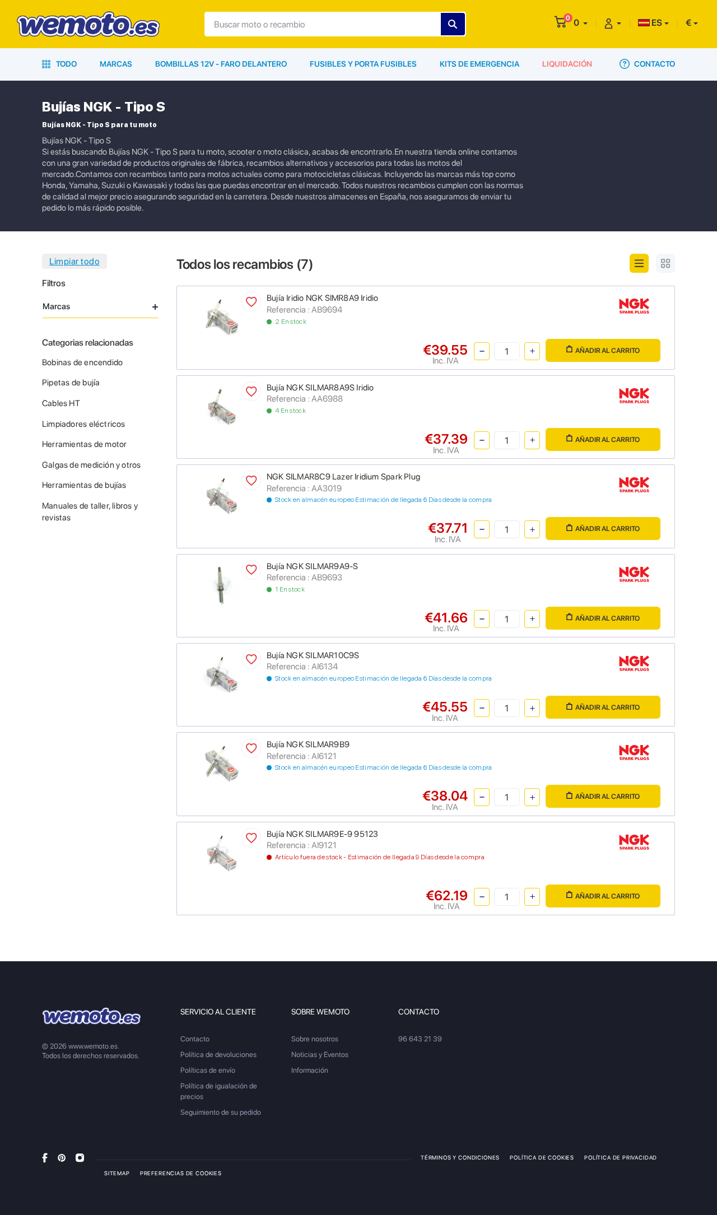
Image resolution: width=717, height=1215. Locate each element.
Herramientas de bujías (84, 485)
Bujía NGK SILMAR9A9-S (312, 566)
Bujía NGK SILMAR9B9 (308, 744)
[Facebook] (45, 1157)
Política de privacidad (620, 1157)
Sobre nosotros (314, 1039)
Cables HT (61, 403)
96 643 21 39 (420, 1039)
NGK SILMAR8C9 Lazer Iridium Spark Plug (343, 477)
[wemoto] (91, 1016)
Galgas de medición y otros (91, 465)
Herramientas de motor (84, 444)
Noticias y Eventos (319, 1054)
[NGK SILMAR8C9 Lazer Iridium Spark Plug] (222, 495)
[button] (581, 22)
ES (656, 22)
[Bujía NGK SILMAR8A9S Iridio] (222, 406)
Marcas (116, 63)
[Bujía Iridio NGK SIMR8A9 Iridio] (222, 316)
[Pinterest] (62, 1157)
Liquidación (567, 63)
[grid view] (665, 263)
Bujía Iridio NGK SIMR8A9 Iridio (323, 298)
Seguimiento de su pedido (220, 1112)
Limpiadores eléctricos (83, 424)
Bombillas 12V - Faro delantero (221, 63)
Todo (65, 63)
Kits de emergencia (479, 63)
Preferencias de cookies (181, 1173)
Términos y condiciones (460, 1157)
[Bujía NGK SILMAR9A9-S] (222, 584)
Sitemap (117, 1173)
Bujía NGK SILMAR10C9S (313, 655)
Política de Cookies (542, 1157)
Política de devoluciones (218, 1054)
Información (309, 1070)
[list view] (639, 263)
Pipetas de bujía (71, 383)
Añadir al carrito (607, 350)
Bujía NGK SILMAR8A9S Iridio (320, 388)
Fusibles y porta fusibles (363, 63)
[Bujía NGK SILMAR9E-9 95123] (222, 852)
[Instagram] (80, 1157)
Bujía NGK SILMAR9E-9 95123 (322, 834)
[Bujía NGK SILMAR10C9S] (222, 673)
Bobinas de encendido (82, 362)
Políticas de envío (207, 1070)
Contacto (653, 63)
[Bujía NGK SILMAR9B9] (222, 763)
